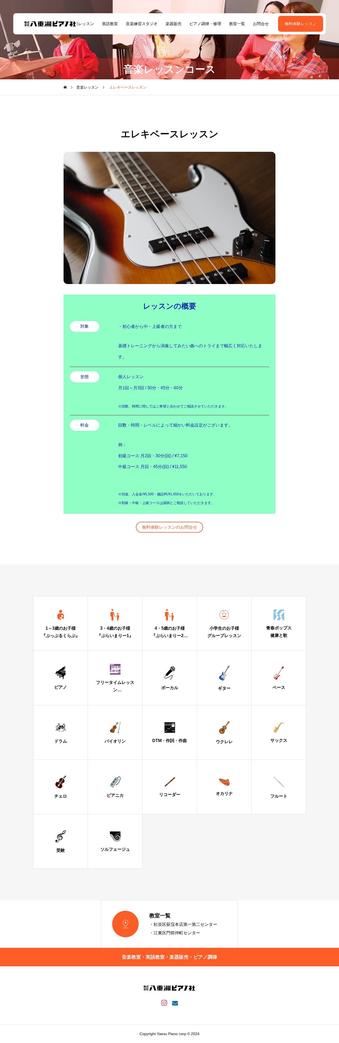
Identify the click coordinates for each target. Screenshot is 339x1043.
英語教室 (110, 23)
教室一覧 (237, 23)
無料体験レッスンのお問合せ (169, 527)
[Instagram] (164, 1002)
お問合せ (261, 23)
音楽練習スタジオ (142, 23)
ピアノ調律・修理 (205, 23)
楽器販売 (173, 23)
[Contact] (175, 1002)
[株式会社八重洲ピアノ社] (50, 23)
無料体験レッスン (300, 23)
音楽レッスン (82, 23)
